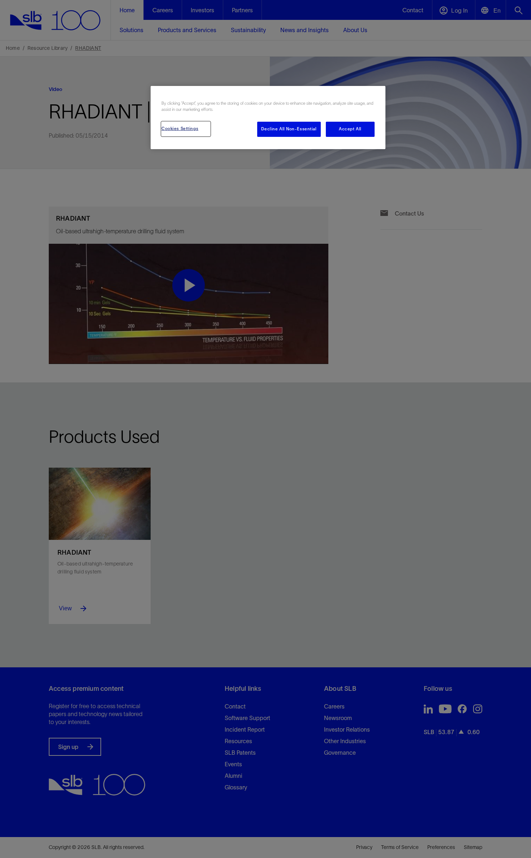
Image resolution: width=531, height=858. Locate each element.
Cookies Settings (179, 128)
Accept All (350, 129)
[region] (268, 117)
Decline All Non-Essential (288, 129)
